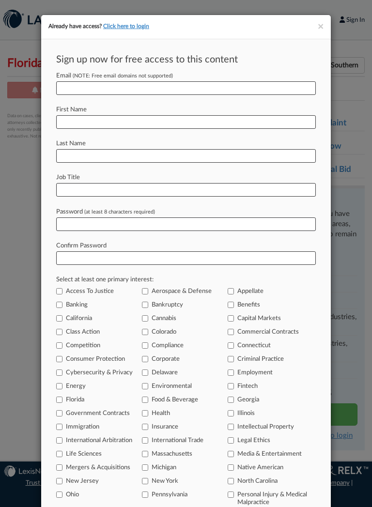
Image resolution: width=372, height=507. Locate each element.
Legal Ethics (253, 440)
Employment (255, 372)
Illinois (246, 413)
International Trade (177, 440)
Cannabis (164, 318)
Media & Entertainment (269, 454)
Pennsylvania (169, 495)
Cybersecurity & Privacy (99, 372)
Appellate (250, 291)
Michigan (164, 467)
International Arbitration (99, 440)
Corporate (166, 359)
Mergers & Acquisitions (98, 467)
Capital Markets (259, 318)
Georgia (248, 400)
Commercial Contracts (268, 332)
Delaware (165, 372)
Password (105, 212)
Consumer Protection (95, 359)
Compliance (168, 345)
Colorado (164, 332)
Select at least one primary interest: (105, 280)
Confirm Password (81, 246)
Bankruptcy (167, 305)
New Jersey (82, 481)
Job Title (68, 177)
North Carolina (257, 481)
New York (165, 481)
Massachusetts (172, 454)
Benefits (248, 305)
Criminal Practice (260, 359)
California (79, 318)
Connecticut (254, 345)
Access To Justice (90, 291)
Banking (77, 305)
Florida (75, 400)
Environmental (172, 386)
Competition (83, 345)
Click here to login (126, 26)
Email (114, 76)
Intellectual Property (265, 427)
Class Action (83, 332)
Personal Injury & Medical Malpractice (272, 499)
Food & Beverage (175, 400)
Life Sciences (84, 454)
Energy (76, 386)
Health (161, 413)
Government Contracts (98, 413)
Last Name (71, 143)
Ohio (72, 495)
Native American (260, 467)
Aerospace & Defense (182, 291)
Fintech (247, 386)
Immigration (82, 427)
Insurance (165, 427)
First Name (71, 110)
